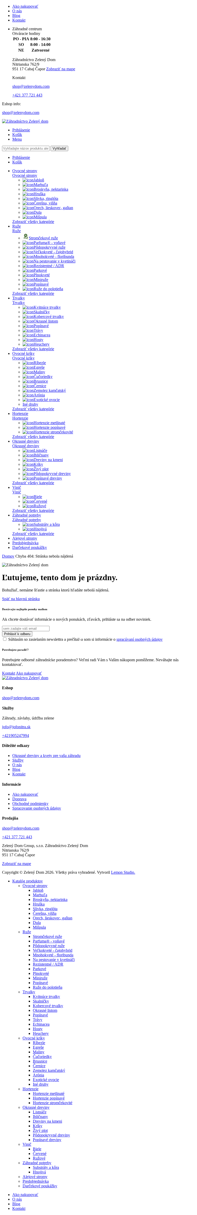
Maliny (39, 372)
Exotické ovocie (47, 399)
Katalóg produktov (27, 881)
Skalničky (42, 312)
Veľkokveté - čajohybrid (53, 252)
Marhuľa (41, 184)
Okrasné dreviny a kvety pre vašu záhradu (46, 755)
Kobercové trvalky (49, 316)
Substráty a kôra (47, 524)
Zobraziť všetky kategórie (33, 221)
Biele (38, 496)
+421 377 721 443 (27, 95)
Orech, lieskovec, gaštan (53, 208)
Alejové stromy (24, 538)
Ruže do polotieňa (48, 289)
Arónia (39, 395)
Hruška (39, 194)
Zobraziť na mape (60, 69)
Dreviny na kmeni (48, 460)
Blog (16, 15)
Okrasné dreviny (25, 441)
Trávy (38, 330)
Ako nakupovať (25, 6)
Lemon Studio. (123, 872)
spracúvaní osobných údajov (139, 639)
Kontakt (18, 20)
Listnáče (40, 450)
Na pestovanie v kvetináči (54, 261)
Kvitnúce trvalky (47, 307)
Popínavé (41, 284)
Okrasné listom (46, 321)
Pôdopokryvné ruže (49, 247)
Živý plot (41, 469)
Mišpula (40, 217)
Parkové (40, 270)
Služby (18, 760)
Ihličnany (41, 455)
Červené (40, 501)
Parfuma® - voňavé (49, 242)
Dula (38, 212)
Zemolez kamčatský (50, 390)
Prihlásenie (21, 130)
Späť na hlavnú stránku (21, 599)
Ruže (16, 226)
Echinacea (42, 335)
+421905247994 (15, 735)
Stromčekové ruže (43, 238)
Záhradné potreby (26, 515)
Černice (40, 386)
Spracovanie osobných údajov (36, 808)
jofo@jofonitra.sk (16, 727)
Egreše (39, 367)
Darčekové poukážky (29, 547)
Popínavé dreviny (48, 478)
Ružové (40, 506)
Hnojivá (40, 529)
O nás (17, 11)
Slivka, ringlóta (46, 198)
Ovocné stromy (24, 171)
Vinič (16, 487)
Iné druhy (30, 404)
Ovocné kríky (23, 353)
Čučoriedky (43, 376)
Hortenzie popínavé (49, 427)
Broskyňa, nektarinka (51, 189)
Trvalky (18, 298)
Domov (8, 556)
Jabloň (39, 180)
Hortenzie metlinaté (49, 423)
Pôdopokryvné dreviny (52, 473)
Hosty (38, 339)
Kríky (38, 464)
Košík (17, 134)
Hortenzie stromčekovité (53, 432)
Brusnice (41, 381)
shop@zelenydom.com (31, 86)
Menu (17, 139)
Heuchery (42, 344)
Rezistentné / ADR (49, 266)
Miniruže (41, 279)
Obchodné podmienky (30, 803)
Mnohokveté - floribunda (54, 256)
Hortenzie (20, 413)
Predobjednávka (25, 543)
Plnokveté (42, 275)
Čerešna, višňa (45, 203)
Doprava (19, 799)
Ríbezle (40, 363)
